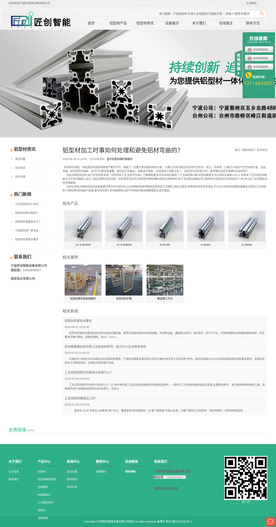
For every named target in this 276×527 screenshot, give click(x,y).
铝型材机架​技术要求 (26, 239)
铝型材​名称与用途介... (27, 213)
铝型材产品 (118, 23)
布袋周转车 (44, 494)
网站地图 (130, 471)
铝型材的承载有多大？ (28, 221)
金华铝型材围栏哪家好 (120, 159)
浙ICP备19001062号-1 (179, 521)
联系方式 (253, 23)
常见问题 (20, 159)
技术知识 (20, 167)
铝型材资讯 (145, 23)
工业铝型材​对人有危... (27, 204)
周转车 (41, 510)
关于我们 (199, 23)
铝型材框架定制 (47, 479)
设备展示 (172, 23)
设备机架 (43, 518)
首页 (91, 23)
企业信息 (14, 471)
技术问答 (20, 176)
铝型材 (41, 471)
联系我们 (14, 479)
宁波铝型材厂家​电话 (26, 230)
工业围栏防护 (45, 502)
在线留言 (226, 23)
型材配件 (43, 487)
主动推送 (251, 3)
